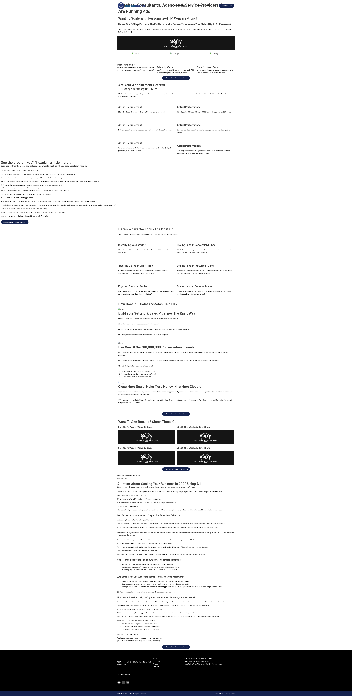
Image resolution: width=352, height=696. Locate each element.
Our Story (156, 661)
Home (155, 658)
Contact (156, 667)
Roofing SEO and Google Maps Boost (196, 661)
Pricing (155, 664)
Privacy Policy (230, 694)
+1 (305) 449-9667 (123, 675)
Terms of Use (218, 694)
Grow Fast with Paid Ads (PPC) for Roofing (198, 658)
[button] (176, 43)
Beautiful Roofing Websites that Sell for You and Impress (203, 664)
